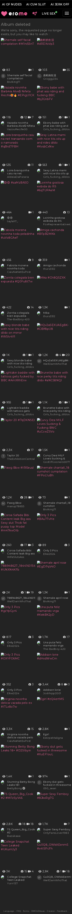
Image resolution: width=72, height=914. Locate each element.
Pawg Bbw (14, 502)
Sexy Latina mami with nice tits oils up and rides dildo (56, 172)
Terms (26, 911)
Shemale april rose (55, 597)
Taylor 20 (13, 455)
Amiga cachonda (54, 265)
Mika (46, 312)
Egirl (46, 734)
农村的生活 (49, 75)
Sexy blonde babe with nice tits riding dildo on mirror (19, 362)
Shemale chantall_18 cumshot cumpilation (57, 504)
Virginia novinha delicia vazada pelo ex (20, 736)
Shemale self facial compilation (19, 77)
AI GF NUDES (12, 4)
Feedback (62, 911)
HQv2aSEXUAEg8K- (56, 360)
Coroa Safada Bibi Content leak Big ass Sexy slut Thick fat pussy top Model (21, 552)
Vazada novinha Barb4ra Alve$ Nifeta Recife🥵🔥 (21, 124)
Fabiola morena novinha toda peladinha (17, 267)
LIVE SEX (48, 13)
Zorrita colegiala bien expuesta (18, 314)
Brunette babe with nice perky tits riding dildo (56, 409)
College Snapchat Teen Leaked (19, 878)
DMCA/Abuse (38, 911)
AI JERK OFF (60, 4)
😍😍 (10, 217)
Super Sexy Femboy (56, 829)
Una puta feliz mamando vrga (53, 644)
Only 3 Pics (50, 550)
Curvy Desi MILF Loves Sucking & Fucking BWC (54, 457)
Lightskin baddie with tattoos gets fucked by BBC (18, 409)
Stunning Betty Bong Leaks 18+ (21, 783)
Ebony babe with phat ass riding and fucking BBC (55, 124)
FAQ (19, 911)
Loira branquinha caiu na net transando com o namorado (18, 172)
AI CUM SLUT (36, 4)
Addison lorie (52, 689)
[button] (34, 13)
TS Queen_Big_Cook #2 (21, 831)
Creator (51, 911)
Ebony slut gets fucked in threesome (57, 783)
